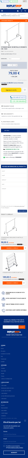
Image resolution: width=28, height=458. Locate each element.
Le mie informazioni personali (8, 396)
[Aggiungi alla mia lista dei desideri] (25, 90)
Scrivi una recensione (8, 51)
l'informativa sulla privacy (19, 206)
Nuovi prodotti (4, 408)
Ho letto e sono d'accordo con (13, 206)
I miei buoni (3, 398)
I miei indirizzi (4, 393)
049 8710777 (5, 1)
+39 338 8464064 (18, 101)
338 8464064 (14, 1)
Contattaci (3, 415)
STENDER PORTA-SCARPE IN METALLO (13, 272)
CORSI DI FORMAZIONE (6, 378)
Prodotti (14, 14)
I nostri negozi (4, 413)
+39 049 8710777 (18, 97)
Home (10, 14)
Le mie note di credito (6, 390)
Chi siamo (3, 351)
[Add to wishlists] (25, 248)
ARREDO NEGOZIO (21, 14)
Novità (2, 373)
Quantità (4, 65)
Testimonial (3, 359)
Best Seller (3, 371)
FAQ (2, 356)
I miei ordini (3, 385)
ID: (1, 51)
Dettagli (6, 130)
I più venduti (4, 410)
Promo (2, 376)
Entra (18, 9)
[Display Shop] (14, 6)
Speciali (2, 405)
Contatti (2, 361)
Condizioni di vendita (5, 353)
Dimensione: (4, 58)
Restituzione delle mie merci (7, 388)
